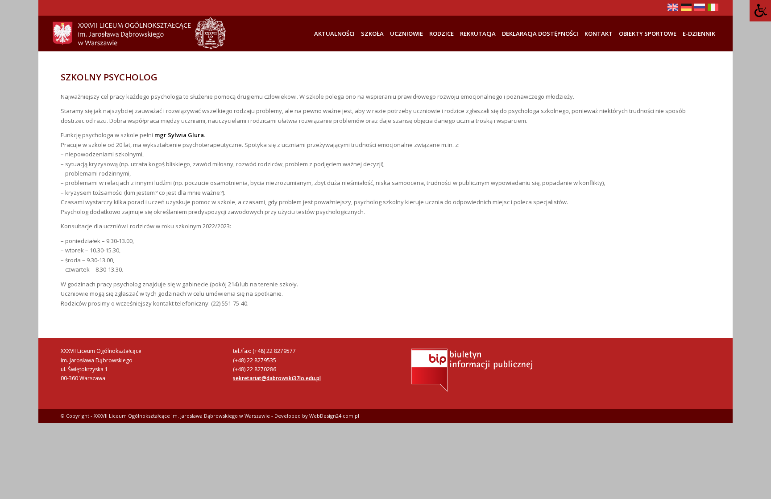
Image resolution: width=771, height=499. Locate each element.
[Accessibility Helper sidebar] (760, 10)
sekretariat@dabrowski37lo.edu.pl (277, 378)
